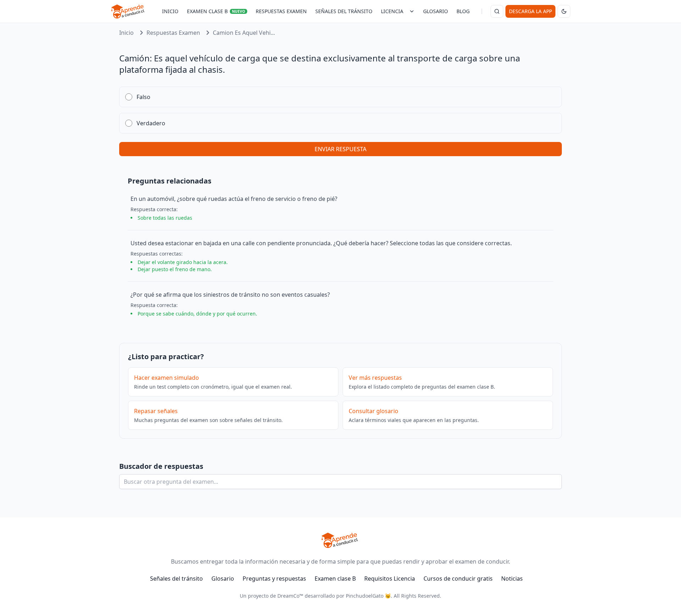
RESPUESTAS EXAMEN (281, 11)
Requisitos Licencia (389, 578)
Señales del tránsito (176, 578)
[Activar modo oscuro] (564, 11)
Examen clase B (335, 578)
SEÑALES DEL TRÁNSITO (343, 11)
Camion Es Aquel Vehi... (244, 33)
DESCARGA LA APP (530, 11)
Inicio (126, 33)
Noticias (512, 578)
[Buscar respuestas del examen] (497, 11)
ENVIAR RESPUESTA (340, 149)
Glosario (222, 578)
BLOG (463, 11)
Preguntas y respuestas (274, 578)
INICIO (170, 11)
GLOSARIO (435, 11)
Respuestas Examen (173, 33)
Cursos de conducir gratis (458, 578)
